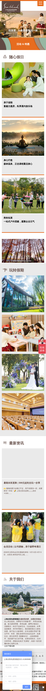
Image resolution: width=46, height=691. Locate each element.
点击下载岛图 (9, 646)
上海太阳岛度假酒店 (12, 619)
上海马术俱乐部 (40, 674)
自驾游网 (34, 663)
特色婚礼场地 (32, 676)
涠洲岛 (42, 663)
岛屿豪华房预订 (37, 671)
